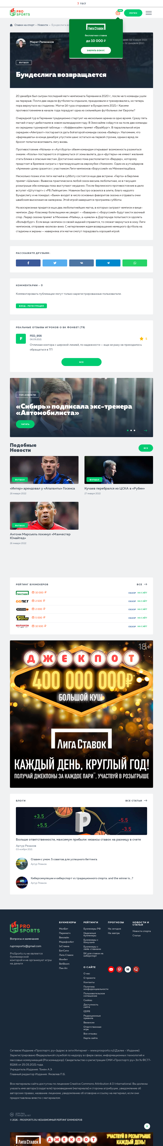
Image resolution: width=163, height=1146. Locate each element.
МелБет (63, 929)
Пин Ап (63, 968)
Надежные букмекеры (89, 934)
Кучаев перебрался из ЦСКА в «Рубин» (114, 488)
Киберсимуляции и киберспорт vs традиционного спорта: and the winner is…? (82, 878)
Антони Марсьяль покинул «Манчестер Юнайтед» (40, 536)
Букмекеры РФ (92, 929)
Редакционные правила (92, 1017)
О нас (86, 974)
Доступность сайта (90, 1006)
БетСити (64, 951)
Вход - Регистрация (31, 306)
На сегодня (114, 929)
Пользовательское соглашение (93, 994)
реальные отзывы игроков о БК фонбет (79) (50, 327)
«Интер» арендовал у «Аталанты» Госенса (42, 488)
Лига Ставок (66, 955)
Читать (25, 424)
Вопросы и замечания (24, 939)
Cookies (87, 1000)
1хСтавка (64, 946)
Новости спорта (142, 931)
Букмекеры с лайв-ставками (92, 948)
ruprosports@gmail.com (25, 946)
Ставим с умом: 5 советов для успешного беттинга (64, 859)
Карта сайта (90, 1038)
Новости (43, 25)
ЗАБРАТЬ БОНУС (96, 51)
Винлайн (64, 938)
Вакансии (88, 1023)
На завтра (114, 933)
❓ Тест (81, 4)
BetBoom (64, 964)
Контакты (89, 982)
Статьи (137, 936)
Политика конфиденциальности (93, 988)
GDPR (86, 1011)
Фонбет (63, 959)
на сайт (142, 593)
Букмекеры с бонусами (90, 941)
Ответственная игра (92, 1028)
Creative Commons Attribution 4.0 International (100, 1083)
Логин (133, 13)
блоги (21, 801)
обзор (132, 593)
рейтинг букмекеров (32, 584)
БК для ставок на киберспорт (93, 954)
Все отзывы (90, 1034)
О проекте (89, 978)
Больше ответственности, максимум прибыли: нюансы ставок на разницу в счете (78, 839)
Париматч (64, 933)
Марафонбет (66, 942)
